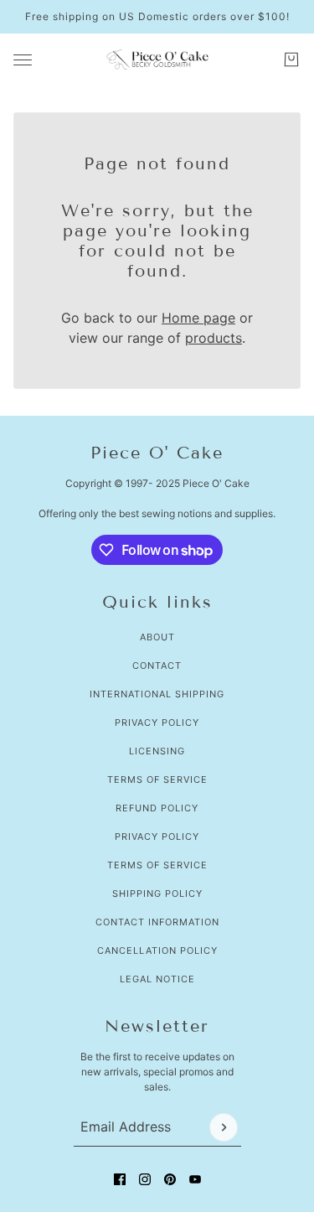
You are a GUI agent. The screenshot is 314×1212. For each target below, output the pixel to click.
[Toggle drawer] (22, 59)
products (213, 337)
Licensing (157, 751)
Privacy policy (157, 836)
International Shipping (157, 694)
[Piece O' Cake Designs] (157, 59)
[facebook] (120, 1179)
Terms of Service (157, 779)
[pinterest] (170, 1179)
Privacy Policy (157, 722)
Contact (157, 665)
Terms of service (157, 865)
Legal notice (157, 979)
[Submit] (223, 1127)
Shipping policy (157, 893)
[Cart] (291, 59)
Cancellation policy (157, 950)
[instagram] (145, 1179)
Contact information (157, 922)
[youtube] (195, 1179)
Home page (198, 317)
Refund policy (157, 808)
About (157, 637)
